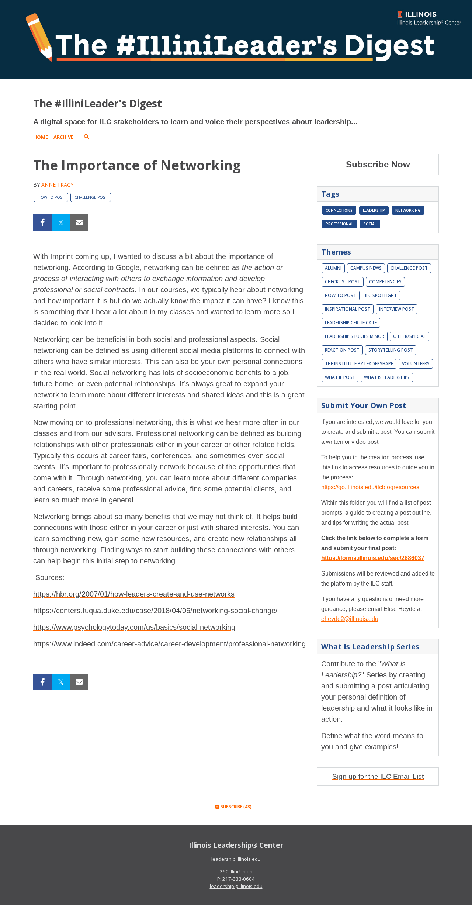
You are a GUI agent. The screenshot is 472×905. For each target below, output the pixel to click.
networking (408, 210)
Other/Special (409, 336)
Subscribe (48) (235, 807)
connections (339, 210)
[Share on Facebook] (42, 222)
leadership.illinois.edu (236, 859)
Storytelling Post (390, 350)
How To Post (51, 197)
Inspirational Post (347, 309)
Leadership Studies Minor (354, 336)
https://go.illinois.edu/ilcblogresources (370, 487)
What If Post (340, 377)
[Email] (79, 222)
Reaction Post (342, 350)
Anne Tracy (57, 184)
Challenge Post (90, 197)
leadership (374, 210)
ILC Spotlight (381, 295)
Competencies (385, 282)
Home (40, 137)
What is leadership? (387, 377)
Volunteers (416, 363)
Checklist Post (342, 282)
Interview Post (396, 309)
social (370, 224)
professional (339, 224)
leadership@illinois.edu (236, 886)
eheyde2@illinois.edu (349, 619)
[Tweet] (61, 222)
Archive (63, 137)
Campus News (366, 268)
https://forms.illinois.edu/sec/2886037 (372, 558)
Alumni (333, 268)
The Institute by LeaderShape (359, 363)
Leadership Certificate (351, 322)
